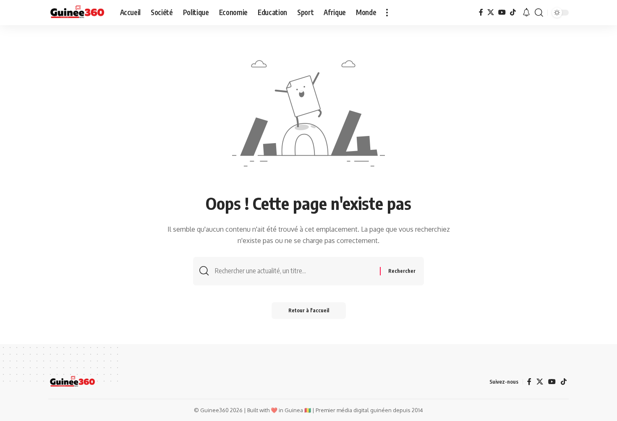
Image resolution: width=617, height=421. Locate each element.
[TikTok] (513, 12)
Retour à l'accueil (308, 310)
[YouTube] (502, 12)
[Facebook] (481, 12)
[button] (387, 12)
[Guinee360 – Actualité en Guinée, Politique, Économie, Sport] (72, 381)
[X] (490, 12)
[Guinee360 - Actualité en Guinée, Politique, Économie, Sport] (77, 12)
